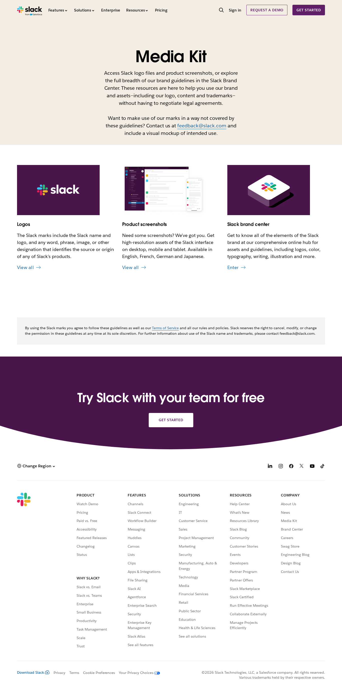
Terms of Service (165, 328)
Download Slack (30, 672)
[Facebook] (291, 467)
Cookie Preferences (99, 672)
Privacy (59, 672)
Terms (74, 672)
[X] (301, 467)
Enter (233, 267)
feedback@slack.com (201, 125)
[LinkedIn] (270, 467)
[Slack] (29, 10)
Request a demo (266, 10)
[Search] (221, 11)
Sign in (235, 10)
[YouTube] (312, 467)
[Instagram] (280, 467)
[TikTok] (322, 467)
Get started (308, 10)
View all (25, 267)
